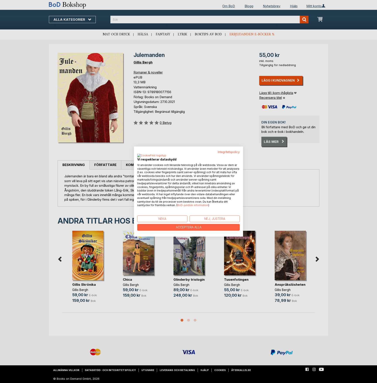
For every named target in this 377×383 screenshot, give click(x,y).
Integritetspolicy (229, 152)
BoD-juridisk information (192, 205)
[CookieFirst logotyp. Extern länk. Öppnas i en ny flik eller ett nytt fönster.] (151, 155)
